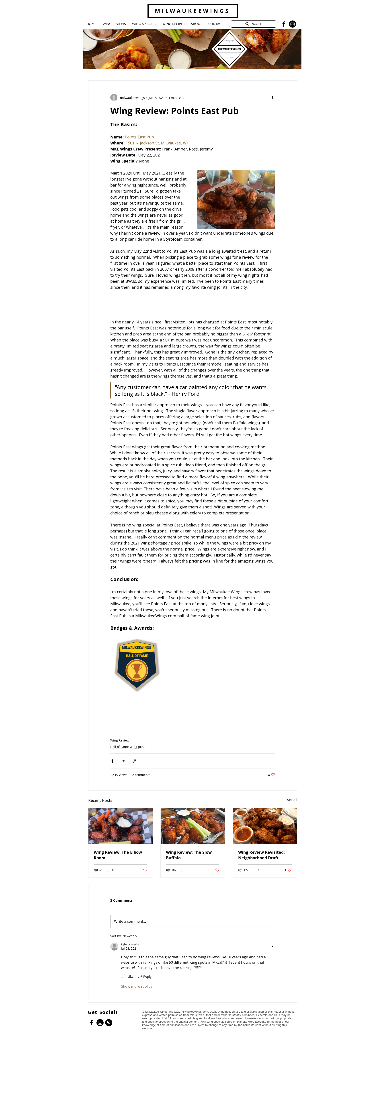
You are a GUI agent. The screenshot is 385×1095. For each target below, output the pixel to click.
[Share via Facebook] (112, 761)
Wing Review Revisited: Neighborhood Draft (261, 855)
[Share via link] (134, 761)
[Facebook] (283, 24)
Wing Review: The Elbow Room (118, 855)
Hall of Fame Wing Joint (127, 747)
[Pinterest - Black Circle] (108, 1022)
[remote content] (192, 304)
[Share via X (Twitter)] (123, 761)
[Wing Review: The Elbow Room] (120, 826)
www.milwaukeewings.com (191, 1011)
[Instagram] (292, 24)
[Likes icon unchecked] (124, 976)
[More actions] (272, 97)
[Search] (297, 37)
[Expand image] (137, 665)
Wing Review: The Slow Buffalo (189, 855)
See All (292, 800)
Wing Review (119, 740)
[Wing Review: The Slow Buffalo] (193, 826)
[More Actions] (272, 946)
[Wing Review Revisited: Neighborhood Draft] (265, 826)
